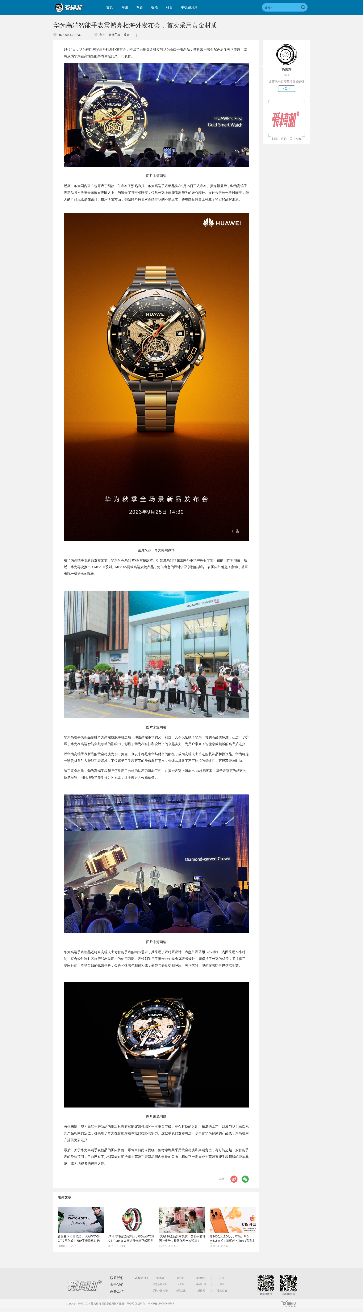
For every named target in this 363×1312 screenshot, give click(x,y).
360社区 (201, 1278)
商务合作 (117, 1291)
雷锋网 (160, 1278)
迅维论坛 (222, 1290)
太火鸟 (180, 1284)
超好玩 (180, 1278)
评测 (124, 7)
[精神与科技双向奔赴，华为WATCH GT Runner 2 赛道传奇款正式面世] (131, 1220)
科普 (169, 7)
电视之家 (181, 1290)
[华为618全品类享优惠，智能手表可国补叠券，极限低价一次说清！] (182, 1220)
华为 (102, 34)
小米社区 (201, 1284)
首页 (109, 7)
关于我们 (117, 1284)
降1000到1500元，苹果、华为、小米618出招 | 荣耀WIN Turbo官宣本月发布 (232, 1240)
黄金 (127, 34)
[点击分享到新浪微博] (234, 1179)
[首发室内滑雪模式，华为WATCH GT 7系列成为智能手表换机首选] (81, 1220)
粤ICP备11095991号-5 (161, 1303)
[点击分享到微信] (245, 1179)
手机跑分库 (189, 7)
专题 (139, 7)
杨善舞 (286, 69)
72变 (222, 1278)
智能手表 (114, 34)
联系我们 (117, 1278)
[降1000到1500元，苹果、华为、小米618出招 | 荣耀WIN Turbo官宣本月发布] (233, 1220)
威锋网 (201, 1290)
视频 (154, 7)
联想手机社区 (160, 1284)
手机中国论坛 (160, 1290)
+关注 (286, 88)
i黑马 (222, 1284)
